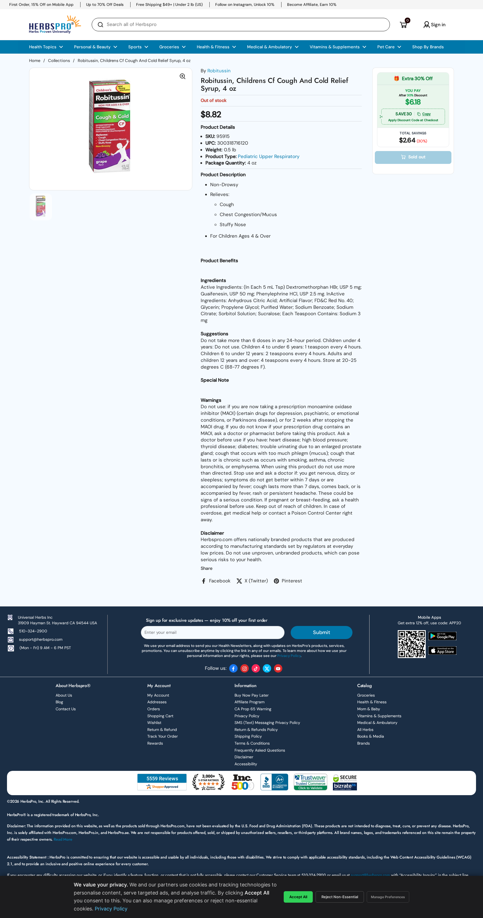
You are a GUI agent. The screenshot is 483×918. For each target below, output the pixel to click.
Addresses (157, 701)
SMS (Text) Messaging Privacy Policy (267, 722)
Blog (59, 701)
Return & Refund (162, 729)
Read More (63, 839)
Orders (153, 708)
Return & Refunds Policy (256, 729)
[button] (403, 25)
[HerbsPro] (55, 24)
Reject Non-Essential (339, 897)
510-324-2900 (33, 630)
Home (34, 60)
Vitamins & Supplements (379, 715)
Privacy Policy (247, 715)
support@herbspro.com (40, 639)
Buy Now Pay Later (252, 695)
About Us (64, 695)
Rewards (155, 743)
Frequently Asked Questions (260, 750)
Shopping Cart (160, 715)
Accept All (298, 897)
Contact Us (66, 708)
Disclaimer (244, 756)
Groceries (366, 695)
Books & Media (370, 736)
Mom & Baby (368, 708)
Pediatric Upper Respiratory (268, 156)
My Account (158, 695)
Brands (363, 743)
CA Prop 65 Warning (253, 708)
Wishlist (154, 722)
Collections (59, 60)
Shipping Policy (248, 736)
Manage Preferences (388, 897)
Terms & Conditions (252, 743)
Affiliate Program (249, 701)
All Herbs (365, 729)
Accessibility (246, 763)
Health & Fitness (372, 701)
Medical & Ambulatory (377, 722)
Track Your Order (162, 736)
